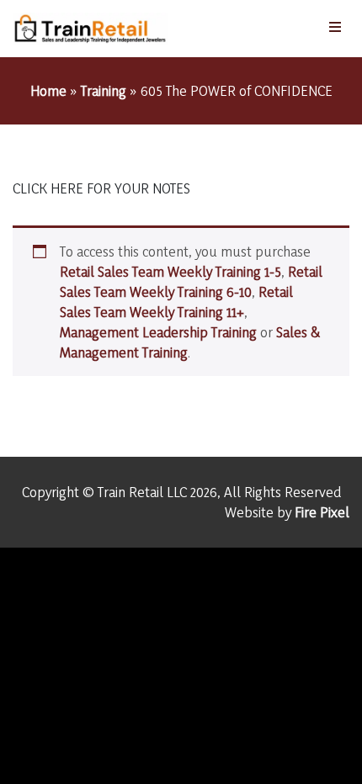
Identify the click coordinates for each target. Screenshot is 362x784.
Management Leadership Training (158, 332)
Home (48, 90)
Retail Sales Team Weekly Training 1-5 (170, 271)
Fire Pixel (322, 512)
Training (103, 90)
